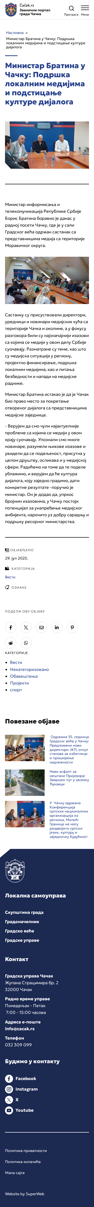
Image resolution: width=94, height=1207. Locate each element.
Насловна (15, 32)
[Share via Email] (41, 627)
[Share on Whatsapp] (26, 643)
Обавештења (24, 676)
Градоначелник (22, 921)
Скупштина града (24, 912)
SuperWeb (35, 1193)
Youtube (25, 1110)
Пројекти (19, 683)
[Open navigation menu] (85, 12)
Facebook (26, 1078)
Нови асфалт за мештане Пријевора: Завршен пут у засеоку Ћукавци (69, 777)
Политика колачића (23, 1161)
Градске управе (22, 940)
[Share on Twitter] (26, 627)
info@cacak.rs (20, 1028)
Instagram (27, 1089)
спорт (16, 690)
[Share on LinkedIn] (57, 627)
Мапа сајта (15, 1172)
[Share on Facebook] (10, 627)
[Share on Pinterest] (72, 627)
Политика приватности (26, 1150)
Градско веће (19, 931)
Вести (16, 662)
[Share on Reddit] (10, 643)
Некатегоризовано (29, 669)
